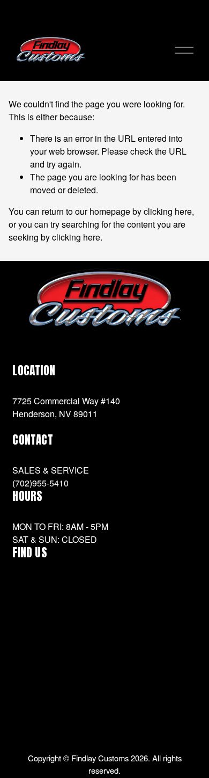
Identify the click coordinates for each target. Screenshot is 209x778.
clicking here (168, 211)
